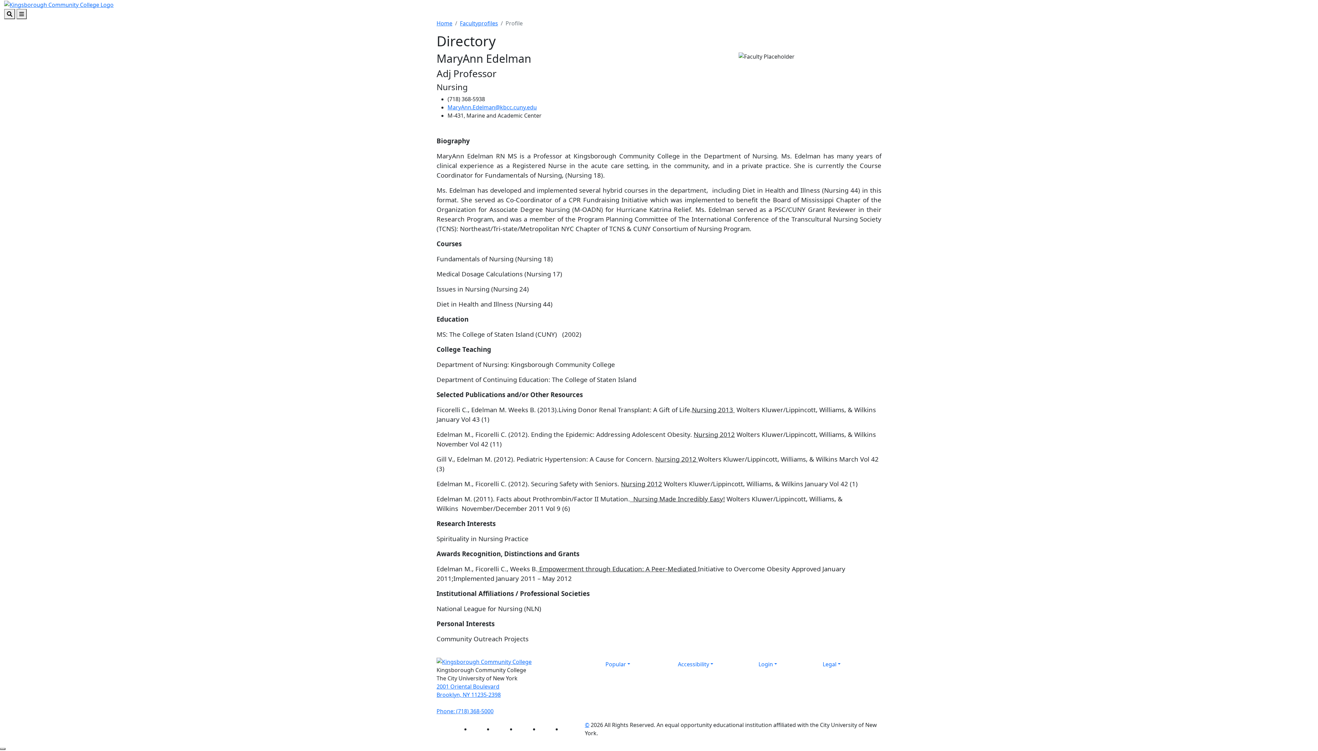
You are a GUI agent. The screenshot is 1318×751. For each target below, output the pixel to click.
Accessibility (693, 664)
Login (766, 664)
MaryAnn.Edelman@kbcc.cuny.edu (492, 107)
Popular (615, 664)
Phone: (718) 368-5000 (465, 711)
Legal (829, 664)
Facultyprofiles (479, 23)
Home (444, 23)
